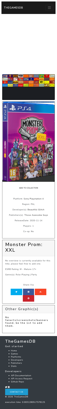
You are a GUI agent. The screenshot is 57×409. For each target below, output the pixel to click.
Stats (14, 366)
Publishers (16, 363)
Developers (17, 360)
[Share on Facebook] (28, 292)
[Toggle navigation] (49, 7)
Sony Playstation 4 (34, 198)
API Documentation (21, 375)
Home (14, 350)
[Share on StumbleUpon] (40, 292)
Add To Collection (28, 188)
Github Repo (17, 381)
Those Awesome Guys (36, 215)
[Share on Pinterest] (28, 298)
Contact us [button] (16, 392)
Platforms (16, 356)
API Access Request (21, 378)
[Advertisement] (28, 44)
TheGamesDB (13, 7)
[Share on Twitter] (16, 292)
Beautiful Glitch (36, 209)
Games (14, 353)
